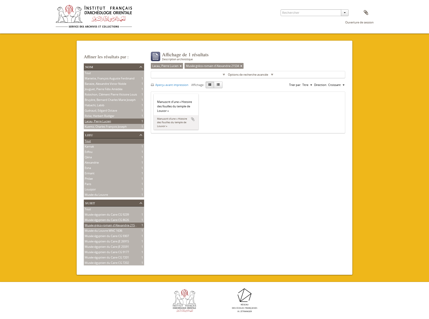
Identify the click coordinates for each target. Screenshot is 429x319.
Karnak (89, 146)
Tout (88, 73)
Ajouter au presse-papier (193, 119)
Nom (89, 66)
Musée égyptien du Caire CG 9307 (107, 236)
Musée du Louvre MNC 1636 (103, 231)
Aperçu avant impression (171, 85)
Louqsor (90, 189)
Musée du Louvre (96, 195)
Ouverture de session (359, 22)
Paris (88, 184)
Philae (89, 179)
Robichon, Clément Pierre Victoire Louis (111, 94)
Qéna (88, 157)
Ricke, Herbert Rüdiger (99, 116)
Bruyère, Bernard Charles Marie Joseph (110, 100)
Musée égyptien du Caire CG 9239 (107, 215)
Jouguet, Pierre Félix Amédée (103, 89)
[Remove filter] (181, 66)
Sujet (90, 203)
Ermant (90, 173)
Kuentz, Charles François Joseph (106, 127)
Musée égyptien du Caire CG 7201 (107, 257)
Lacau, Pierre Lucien (98, 121)
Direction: (320, 85)
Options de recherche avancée (248, 75)
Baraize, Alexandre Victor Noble (105, 84)
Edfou (89, 152)
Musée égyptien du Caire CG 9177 (107, 252)
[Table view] (218, 84)
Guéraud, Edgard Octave (101, 110)
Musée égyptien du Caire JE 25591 (107, 247)
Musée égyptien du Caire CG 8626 (107, 220)
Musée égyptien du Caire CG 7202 (107, 263)
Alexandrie (92, 163)
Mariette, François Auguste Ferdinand (110, 78)
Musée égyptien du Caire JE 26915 (107, 241)
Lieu (89, 134)
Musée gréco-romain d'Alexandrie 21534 (111, 225)
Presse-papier (366, 12)
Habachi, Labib (94, 105)
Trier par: (295, 85)
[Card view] (210, 84)
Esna (88, 168)
